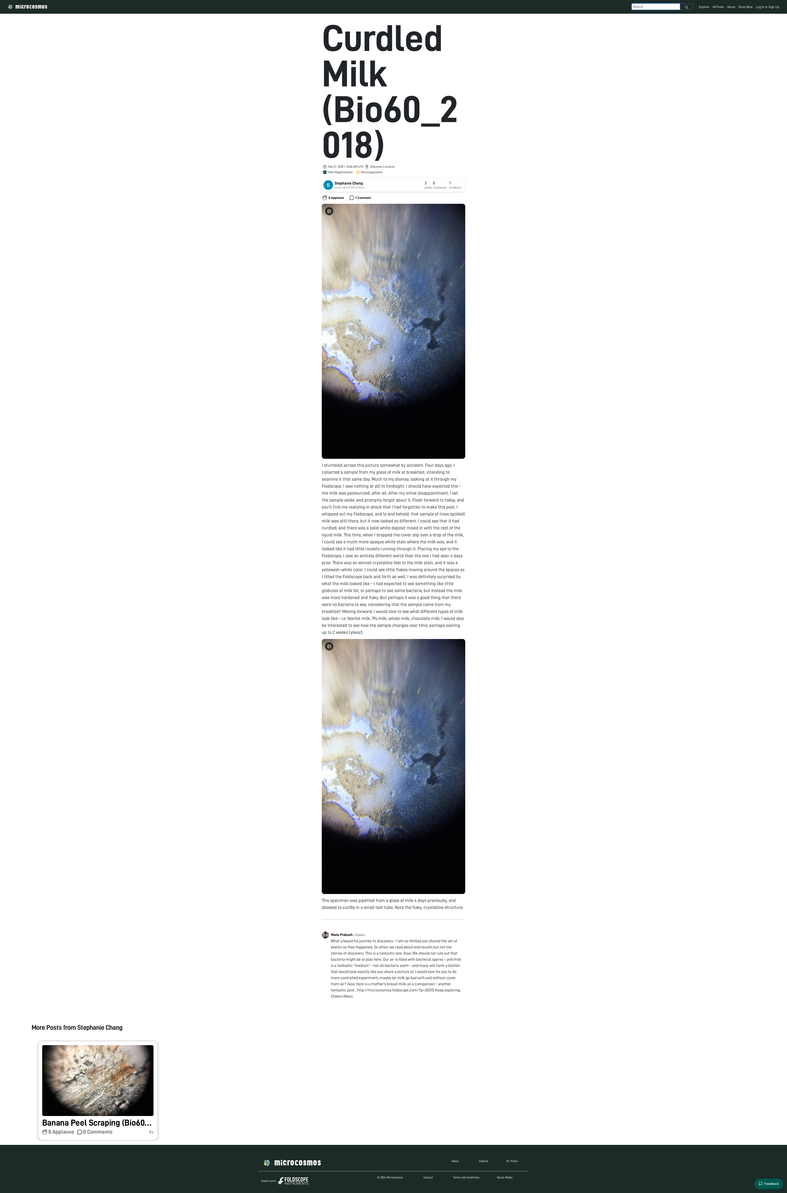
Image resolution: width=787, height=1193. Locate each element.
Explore (704, 7)
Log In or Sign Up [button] (767, 7)
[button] (98, 1091)
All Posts (718, 7)
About (731, 7)
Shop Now (745, 7)
